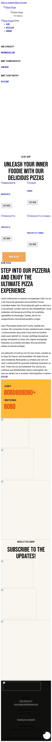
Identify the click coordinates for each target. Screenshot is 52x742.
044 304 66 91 (26, 701)
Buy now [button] (6, 205)
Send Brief (5, 67)
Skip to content (7, 3)
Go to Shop (5, 81)
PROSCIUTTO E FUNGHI (35, 233)
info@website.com (8, 52)
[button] (5, 186)
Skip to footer (21, 3)
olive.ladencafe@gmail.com (26, 704)
